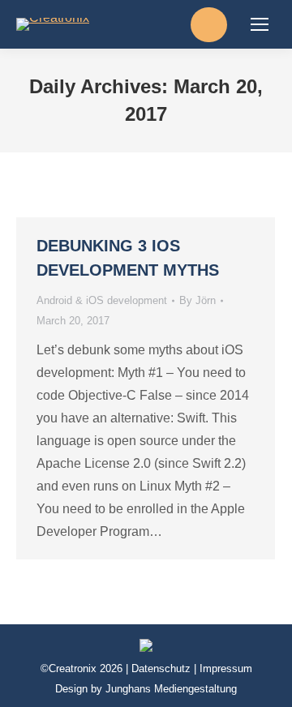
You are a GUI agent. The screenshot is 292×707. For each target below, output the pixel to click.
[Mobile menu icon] (259, 24)
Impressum (226, 668)
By (197, 300)
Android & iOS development (101, 300)
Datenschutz (161, 668)
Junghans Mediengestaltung (171, 689)
